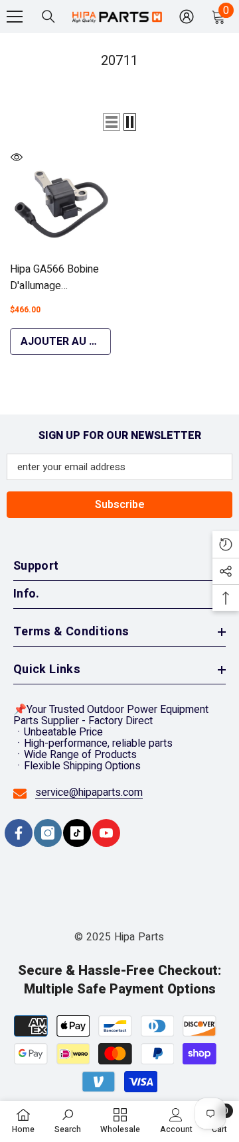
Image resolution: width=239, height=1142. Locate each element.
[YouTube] (106, 833)
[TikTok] (77, 833)
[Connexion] (186, 16)
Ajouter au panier (66, 341)
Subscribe (120, 505)
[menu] (15, 17)
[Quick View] (17, 157)
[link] (67, 1121)
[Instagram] (48, 833)
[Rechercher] (48, 17)
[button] (111, 122)
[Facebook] (19, 833)
